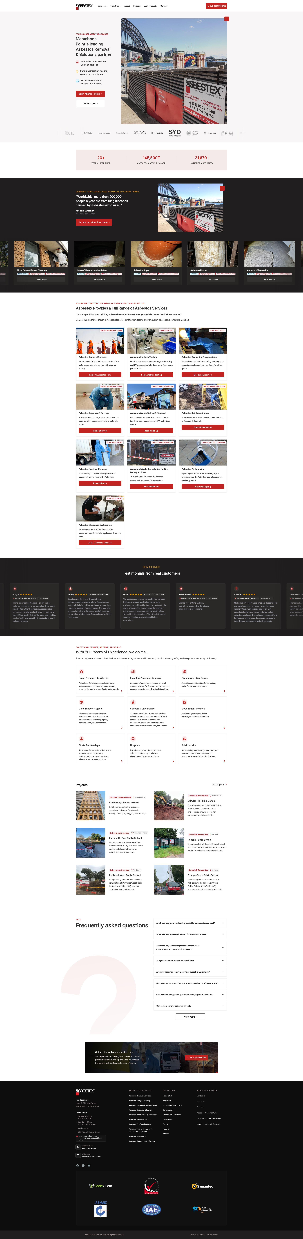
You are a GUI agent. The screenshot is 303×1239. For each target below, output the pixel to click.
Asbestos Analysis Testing (139, 1101)
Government (168, 1119)
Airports (166, 1134)
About (127, 6)
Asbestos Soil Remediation (139, 1119)
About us (200, 1101)
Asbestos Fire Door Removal (140, 1124)
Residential (167, 1096)
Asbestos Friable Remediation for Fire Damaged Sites (141, 1130)
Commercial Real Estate (172, 1105)
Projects (136, 6)
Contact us (201, 1096)
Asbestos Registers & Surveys (141, 1110)
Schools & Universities (172, 1115)
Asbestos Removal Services (140, 1096)
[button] (102, 6)
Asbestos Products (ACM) (207, 1113)
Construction (168, 1110)
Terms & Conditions (197, 1235)
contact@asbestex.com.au (91, 1157)
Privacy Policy (212, 1235)
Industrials (167, 1101)
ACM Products (150, 6)
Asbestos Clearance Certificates (142, 1141)
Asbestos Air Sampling (138, 1136)
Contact (163, 6)
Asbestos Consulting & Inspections (143, 1105)
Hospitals (166, 1129)
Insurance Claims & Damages (208, 1124)
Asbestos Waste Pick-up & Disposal (143, 1115)
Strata (165, 1124)
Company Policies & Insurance (209, 1118)
